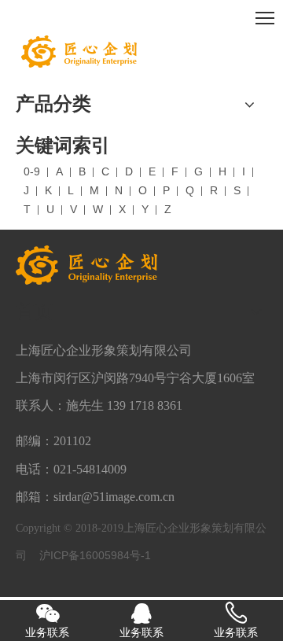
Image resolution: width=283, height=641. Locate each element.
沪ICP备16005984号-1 (95, 555)
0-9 (32, 171)
